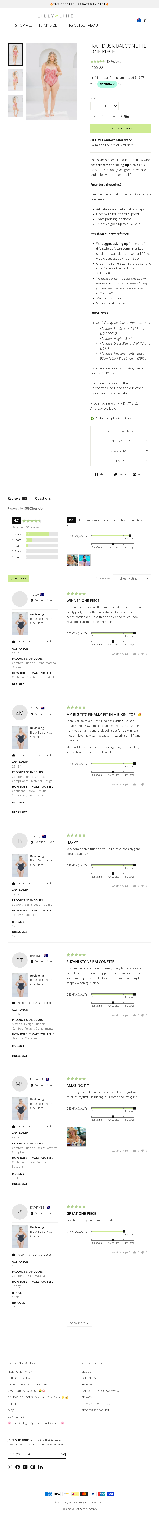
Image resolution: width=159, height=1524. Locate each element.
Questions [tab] (43, 498)
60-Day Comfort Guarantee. (111, 140)
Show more (77, 1323)
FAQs (120, 461)
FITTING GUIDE (72, 25)
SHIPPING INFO (120, 430)
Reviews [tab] (17, 498)
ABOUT (94, 25)
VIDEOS (86, 1371)
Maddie (119, 323)
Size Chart (120, 450)
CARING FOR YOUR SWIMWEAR (101, 1391)
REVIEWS (87, 1384)
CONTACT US (16, 1416)
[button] (105, 61)
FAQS (11, 1410)
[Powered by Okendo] (25, 508)
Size (94, 98)
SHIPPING (14, 1404)
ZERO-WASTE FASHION (96, 1410)
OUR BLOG (89, 1378)
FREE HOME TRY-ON (20, 1371)
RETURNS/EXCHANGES (21, 1378)
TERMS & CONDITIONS (96, 1404)
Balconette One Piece (106, 388)
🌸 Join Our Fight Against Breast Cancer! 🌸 (36, 1423)
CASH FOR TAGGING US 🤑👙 (26, 1391)
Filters (20, 578)
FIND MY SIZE (46, 25)
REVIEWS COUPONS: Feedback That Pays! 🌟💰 (38, 1397)
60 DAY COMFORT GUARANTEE (27, 1384)
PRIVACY (87, 1397)
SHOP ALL (23, 25)
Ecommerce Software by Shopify (79, 1509)
